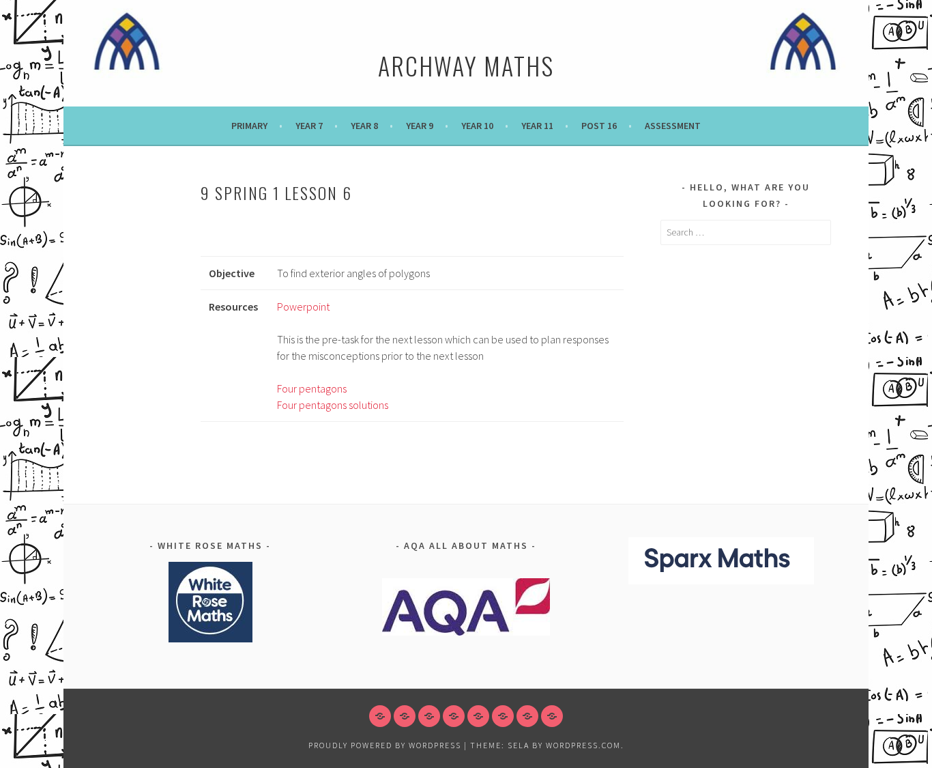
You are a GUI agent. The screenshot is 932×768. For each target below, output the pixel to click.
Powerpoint (303, 306)
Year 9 (419, 125)
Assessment (673, 125)
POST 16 (599, 125)
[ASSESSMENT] (552, 716)
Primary (249, 125)
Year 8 (364, 125)
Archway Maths (466, 65)
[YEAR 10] (478, 716)
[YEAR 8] (429, 716)
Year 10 (477, 125)
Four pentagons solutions (332, 405)
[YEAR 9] (454, 716)
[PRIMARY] (380, 716)
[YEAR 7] (405, 716)
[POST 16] (527, 716)
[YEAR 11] (503, 716)
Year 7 (309, 125)
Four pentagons (312, 388)
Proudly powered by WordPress (384, 745)
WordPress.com (583, 745)
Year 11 (537, 125)
